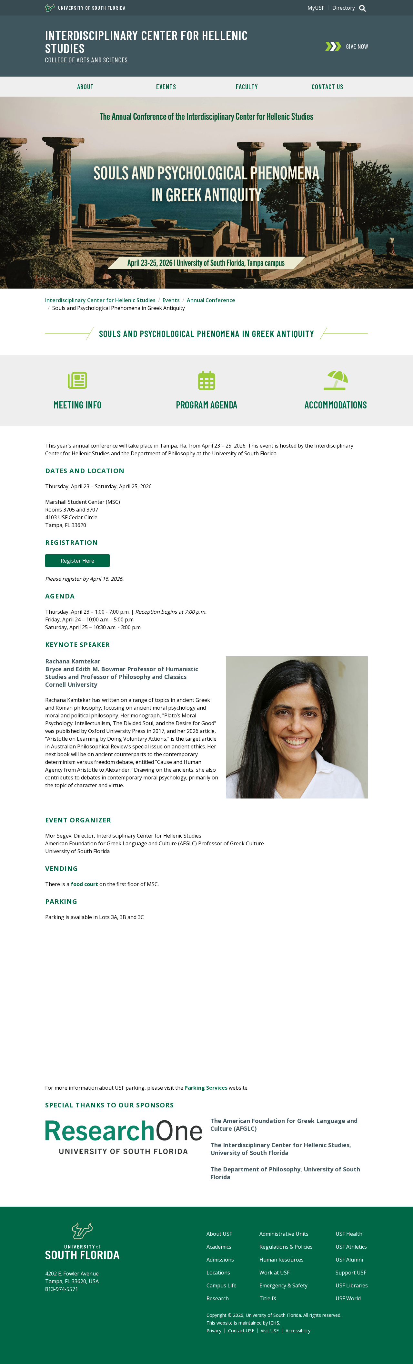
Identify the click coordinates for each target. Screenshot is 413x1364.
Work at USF (274, 1272)
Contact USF (241, 1330)
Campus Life (221, 1285)
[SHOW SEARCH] (362, 9)
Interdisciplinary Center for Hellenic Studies (146, 41)
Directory (343, 7)
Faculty (247, 86)
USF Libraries (352, 1285)
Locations (218, 1272)
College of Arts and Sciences (86, 60)
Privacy (213, 1330)
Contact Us (327, 86)
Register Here (77, 560)
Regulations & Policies (286, 1246)
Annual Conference (211, 300)
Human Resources (281, 1259)
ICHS (274, 1323)
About (85, 86)
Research (217, 1298)
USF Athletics (351, 1246)
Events (166, 86)
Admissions (220, 1259)
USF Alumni (349, 1259)
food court (84, 884)
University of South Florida (92, 7)
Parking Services (206, 1087)
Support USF (351, 1272)
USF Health (349, 1233)
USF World (348, 1298)
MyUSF (315, 7)
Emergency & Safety (283, 1285)
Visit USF (270, 1330)
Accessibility (298, 1330)
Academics (218, 1246)
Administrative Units (283, 1233)
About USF (219, 1233)
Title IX (267, 1298)
